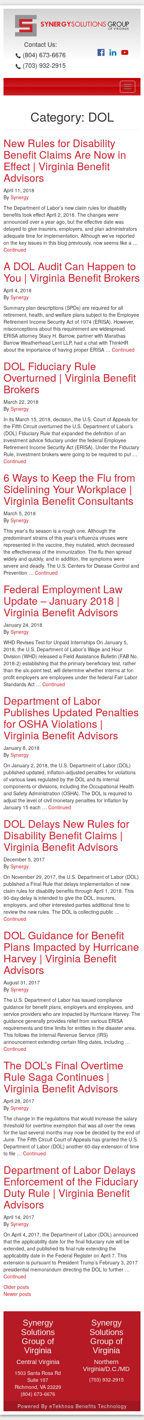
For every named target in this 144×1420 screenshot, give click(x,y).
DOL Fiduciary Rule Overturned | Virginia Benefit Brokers (69, 377)
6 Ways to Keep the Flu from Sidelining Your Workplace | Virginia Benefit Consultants (69, 489)
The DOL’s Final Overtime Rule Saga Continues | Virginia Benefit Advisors (63, 1076)
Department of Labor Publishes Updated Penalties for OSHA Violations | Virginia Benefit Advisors (71, 718)
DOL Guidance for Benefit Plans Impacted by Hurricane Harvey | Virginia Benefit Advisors (71, 952)
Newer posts (17, 1293)
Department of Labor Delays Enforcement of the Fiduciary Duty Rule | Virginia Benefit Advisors (70, 1187)
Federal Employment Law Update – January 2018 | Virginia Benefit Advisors (63, 600)
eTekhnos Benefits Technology (88, 1406)
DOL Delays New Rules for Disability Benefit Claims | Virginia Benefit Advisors (66, 835)
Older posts (16, 1286)
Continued (14, 249)
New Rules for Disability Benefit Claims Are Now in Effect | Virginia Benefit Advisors (64, 160)
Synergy (19, 197)
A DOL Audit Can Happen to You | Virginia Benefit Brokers (71, 271)
